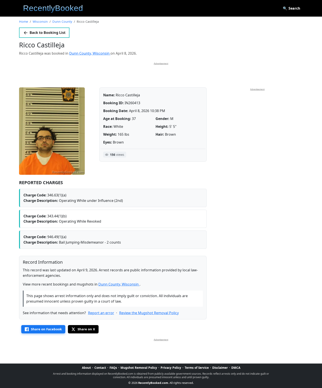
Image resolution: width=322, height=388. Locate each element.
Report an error (101, 312)
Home (23, 21)
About (86, 367)
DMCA (235, 367)
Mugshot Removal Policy (138, 367)
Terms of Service (197, 367)
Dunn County (62, 21)
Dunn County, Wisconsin (89, 53)
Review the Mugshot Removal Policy (149, 312)
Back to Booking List (47, 32)
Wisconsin (40, 21)
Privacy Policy (171, 367)
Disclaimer (220, 367)
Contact (100, 367)
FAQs (113, 367)
